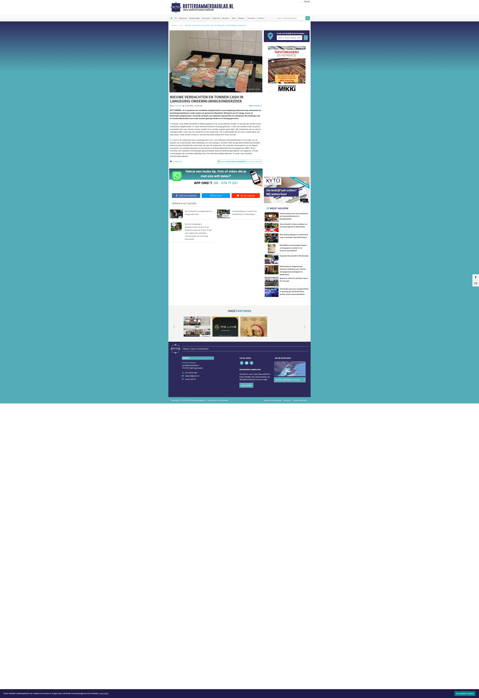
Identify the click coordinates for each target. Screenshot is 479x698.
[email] (476, 284)
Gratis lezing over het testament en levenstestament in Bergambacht (294, 216)
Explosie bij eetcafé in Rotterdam (294, 256)
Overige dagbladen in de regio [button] (287, 380)
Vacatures (251, 18)
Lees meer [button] (104, 693)
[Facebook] (242, 363)
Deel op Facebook (188, 195)
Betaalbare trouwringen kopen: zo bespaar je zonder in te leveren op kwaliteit (293, 248)
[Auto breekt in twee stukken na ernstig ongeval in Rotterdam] (272, 227)
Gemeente (206, 18)
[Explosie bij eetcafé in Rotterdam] (272, 259)
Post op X (217, 195)
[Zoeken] (307, 18)
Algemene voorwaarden (272, 400)
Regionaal (216, 18)
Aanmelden (246, 385)
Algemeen (183, 18)
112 (175, 18)
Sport (234, 18)
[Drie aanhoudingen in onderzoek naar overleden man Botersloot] (272, 238)
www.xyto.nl (190, 379)
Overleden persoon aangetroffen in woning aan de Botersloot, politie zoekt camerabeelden (294, 291)
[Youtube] (246, 363)
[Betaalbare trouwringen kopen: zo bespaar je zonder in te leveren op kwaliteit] (272, 248)
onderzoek (177, 161)
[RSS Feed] (251, 363)
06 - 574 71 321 (226, 183)
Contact (260, 18)
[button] (171, 327)
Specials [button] (225, 18)
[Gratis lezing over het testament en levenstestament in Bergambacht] (272, 217)
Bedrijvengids (194, 18)
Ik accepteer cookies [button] (465, 694)
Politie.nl (258, 106)
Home (174, 25)
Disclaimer (287, 400)
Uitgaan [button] (241, 18)
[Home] (171, 18)
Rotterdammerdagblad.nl (208, 6)
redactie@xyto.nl (192, 376)
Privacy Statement (300, 400)
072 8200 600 (191, 373)
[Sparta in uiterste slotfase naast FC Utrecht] (272, 281)
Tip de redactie (247, 195)
